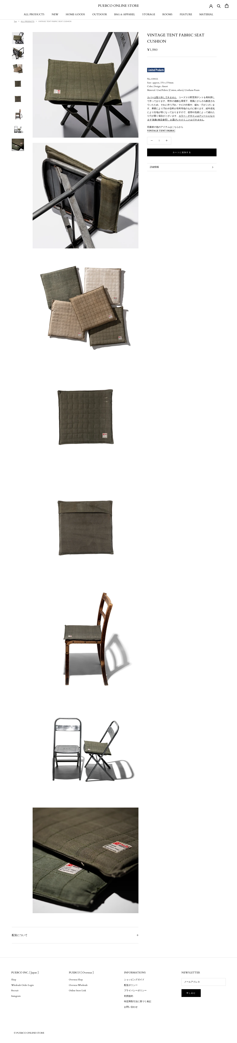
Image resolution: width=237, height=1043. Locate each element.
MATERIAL (206, 14)
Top (15, 21)
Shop (13, 979)
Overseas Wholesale (78, 985)
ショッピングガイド (134, 979)
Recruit (14, 990)
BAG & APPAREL (124, 14)
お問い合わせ (131, 1007)
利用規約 (128, 996)
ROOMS (167, 14)
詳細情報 (154, 167)
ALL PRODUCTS (34, 14)
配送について (19, 935)
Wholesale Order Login (22, 985)
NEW (55, 14)
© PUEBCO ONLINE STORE (29, 1033)
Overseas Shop (76, 979)
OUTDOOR (99, 14)
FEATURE (186, 14)
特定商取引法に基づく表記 (137, 1001)
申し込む (191, 993)
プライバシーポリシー (135, 990)
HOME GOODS (75, 14)
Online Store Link (77, 990)
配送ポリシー (131, 985)
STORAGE (148, 14)
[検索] (219, 6)
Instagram (16, 996)
